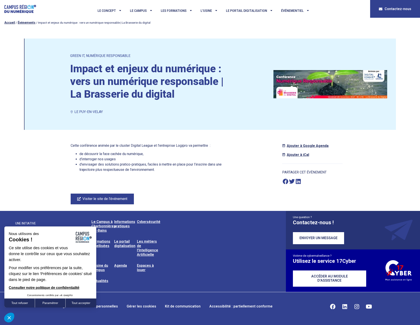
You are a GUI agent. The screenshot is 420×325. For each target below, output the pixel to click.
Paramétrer (50, 303)
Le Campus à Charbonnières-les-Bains (104, 226)
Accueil (9, 22)
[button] (285, 181)
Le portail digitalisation (246, 10)
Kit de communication (183, 306)
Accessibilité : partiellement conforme (241, 306)
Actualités (99, 281)
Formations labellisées (100, 243)
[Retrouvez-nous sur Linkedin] (344, 306)
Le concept (107, 10)
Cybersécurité (148, 222)
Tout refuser (19, 303)
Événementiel (292, 10)
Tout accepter (81, 303)
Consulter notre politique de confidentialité (44, 288)
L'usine (206, 10)
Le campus (138, 10)
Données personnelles (99, 306)
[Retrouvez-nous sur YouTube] (368, 306)
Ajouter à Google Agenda (308, 146)
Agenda (120, 265)
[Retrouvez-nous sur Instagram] (356, 306)
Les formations (174, 10)
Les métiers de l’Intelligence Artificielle (147, 248)
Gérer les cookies (141, 306)
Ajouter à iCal (298, 155)
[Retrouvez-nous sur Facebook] (332, 306)
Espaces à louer (145, 267)
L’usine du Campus (99, 267)
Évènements (26, 22)
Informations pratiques (124, 224)
